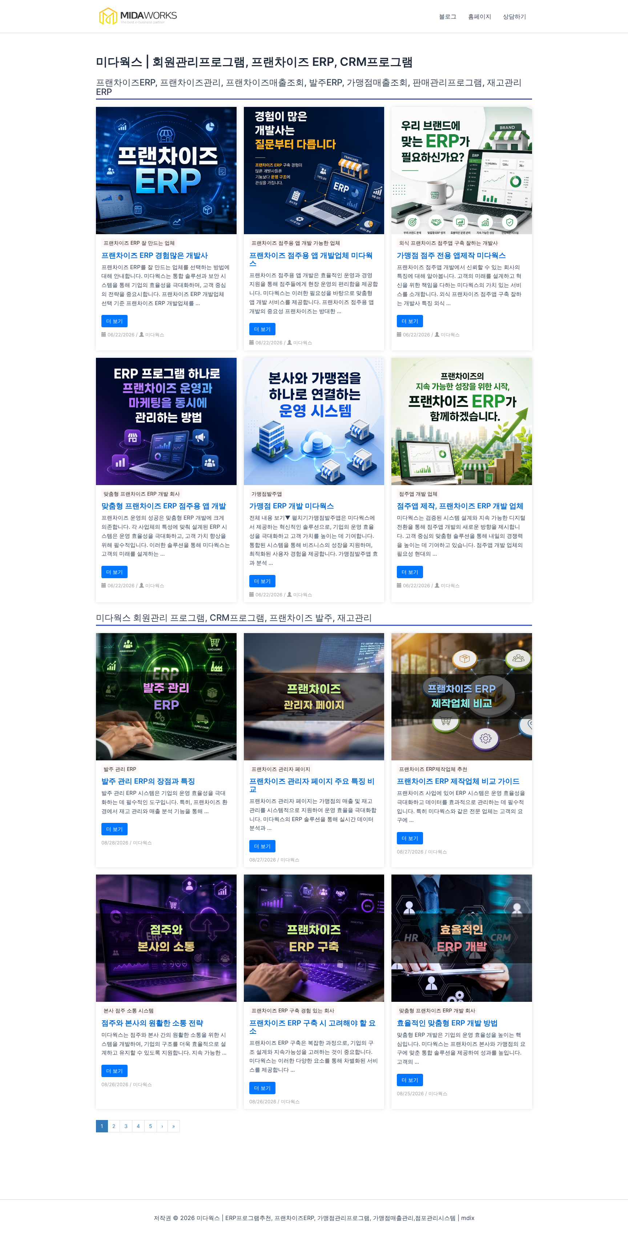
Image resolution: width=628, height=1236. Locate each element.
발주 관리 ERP (120, 769)
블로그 (447, 16)
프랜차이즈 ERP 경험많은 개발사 (154, 255)
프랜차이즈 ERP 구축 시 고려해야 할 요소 (312, 1027)
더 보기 (114, 321)
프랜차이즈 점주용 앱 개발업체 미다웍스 (311, 259)
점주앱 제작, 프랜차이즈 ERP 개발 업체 (460, 506)
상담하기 (514, 16)
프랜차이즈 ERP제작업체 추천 (433, 769)
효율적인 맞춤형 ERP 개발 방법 (447, 1023)
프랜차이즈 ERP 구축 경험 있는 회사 (292, 1010)
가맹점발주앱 (266, 494)
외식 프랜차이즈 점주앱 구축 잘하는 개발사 (448, 243)
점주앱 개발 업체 (418, 494)
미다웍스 (154, 334)
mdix (468, 1217)
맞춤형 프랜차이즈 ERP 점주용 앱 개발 (163, 506)
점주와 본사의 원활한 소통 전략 (152, 1023)
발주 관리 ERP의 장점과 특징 (148, 781)
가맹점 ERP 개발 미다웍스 (291, 506)
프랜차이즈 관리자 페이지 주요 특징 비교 (312, 785)
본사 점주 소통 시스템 (129, 1010)
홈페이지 (479, 16)
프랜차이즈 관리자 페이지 (280, 769)
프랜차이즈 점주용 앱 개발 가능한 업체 (295, 243)
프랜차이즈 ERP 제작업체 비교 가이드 (458, 781)
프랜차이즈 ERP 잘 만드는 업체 (139, 243)
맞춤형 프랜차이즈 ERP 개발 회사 (142, 494)
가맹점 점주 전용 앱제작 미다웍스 (451, 255)
